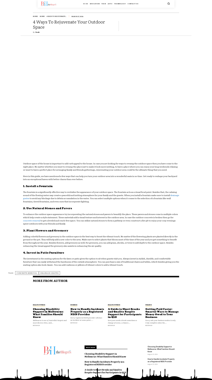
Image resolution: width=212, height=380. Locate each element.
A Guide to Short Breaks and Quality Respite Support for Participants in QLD (124, 313)
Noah (37, 32)
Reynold (36, 325)
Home (35, 16)
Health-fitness (39, 305)
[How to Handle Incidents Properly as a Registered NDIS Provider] (87, 293)
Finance (148, 305)
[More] (176, 25)
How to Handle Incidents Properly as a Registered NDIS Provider (87, 312)
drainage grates (49, 273)
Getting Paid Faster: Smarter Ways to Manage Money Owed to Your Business (162, 313)
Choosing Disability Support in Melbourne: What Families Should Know (48, 313)
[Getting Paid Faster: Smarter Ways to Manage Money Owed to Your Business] (162, 293)
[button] (169, 4)
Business (73, 305)
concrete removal (31, 220)
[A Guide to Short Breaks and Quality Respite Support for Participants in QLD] (125, 293)
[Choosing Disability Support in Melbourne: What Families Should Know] (50, 293)
